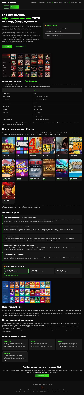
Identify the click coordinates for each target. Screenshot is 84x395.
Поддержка (44, 384)
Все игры (66, 2)
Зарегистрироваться (42, 375)
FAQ (80, 2)
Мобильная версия (58, 2)
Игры (36, 384)
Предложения (42, 2)
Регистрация (14, 6)
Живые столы (34, 2)
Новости (49, 2)
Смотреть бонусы (19, 46)
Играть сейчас (7, 46)
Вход (6, 7)
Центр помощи (74, 2)
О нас (32, 384)
